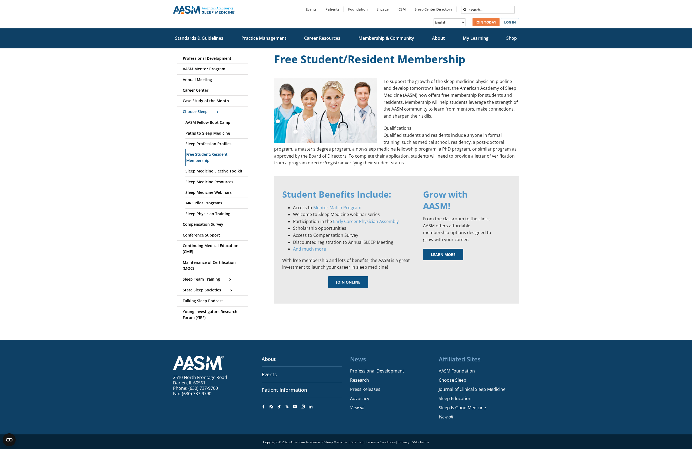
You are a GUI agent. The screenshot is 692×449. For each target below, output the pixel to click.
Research (359, 380)
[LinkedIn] (310, 406)
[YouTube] (295, 406)
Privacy (403, 442)
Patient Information (284, 390)
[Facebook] (263, 406)
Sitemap (357, 442)
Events (269, 374)
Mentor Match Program (337, 208)
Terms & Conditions (381, 442)
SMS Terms (420, 442)
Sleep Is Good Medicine (462, 408)
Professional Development (377, 371)
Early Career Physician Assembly (366, 221)
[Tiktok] (279, 406)
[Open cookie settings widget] (9, 439)
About (269, 359)
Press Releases (365, 389)
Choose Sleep (452, 380)
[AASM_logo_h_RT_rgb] (204, 8)
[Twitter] (287, 406)
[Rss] (271, 406)
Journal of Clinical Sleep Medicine (472, 389)
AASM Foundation (457, 371)
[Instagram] (303, 406)
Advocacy (359, 398)
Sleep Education (455, 398)
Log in (510, 22)
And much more (309, 249)
